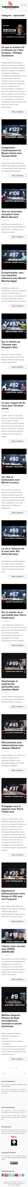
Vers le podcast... (17, 112)
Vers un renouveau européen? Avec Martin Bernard (11, 214)
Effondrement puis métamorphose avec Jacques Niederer (12, 745)
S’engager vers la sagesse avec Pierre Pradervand (12, 808)
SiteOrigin (18, 1185)
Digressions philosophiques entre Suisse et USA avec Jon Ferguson (13, 895)
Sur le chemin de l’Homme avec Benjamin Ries (10, 344)
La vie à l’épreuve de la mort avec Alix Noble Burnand (12, 551)
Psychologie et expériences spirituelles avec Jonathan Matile (10, 685)
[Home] (10, 5)
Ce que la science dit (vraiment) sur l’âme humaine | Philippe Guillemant (12, 51)
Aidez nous (11, 1130)
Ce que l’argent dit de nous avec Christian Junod (13, 405)
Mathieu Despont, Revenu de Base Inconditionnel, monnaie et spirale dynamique (11, 1020)
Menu (25, 5)
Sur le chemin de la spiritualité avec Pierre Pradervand (13, 614)
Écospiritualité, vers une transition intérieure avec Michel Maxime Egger (13, 277)
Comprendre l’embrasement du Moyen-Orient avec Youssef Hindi (11, 151)
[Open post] (14, 31)
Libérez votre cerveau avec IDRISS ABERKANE (13, 948)
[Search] (25, 1073)
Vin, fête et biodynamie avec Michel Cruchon (10, 479)
